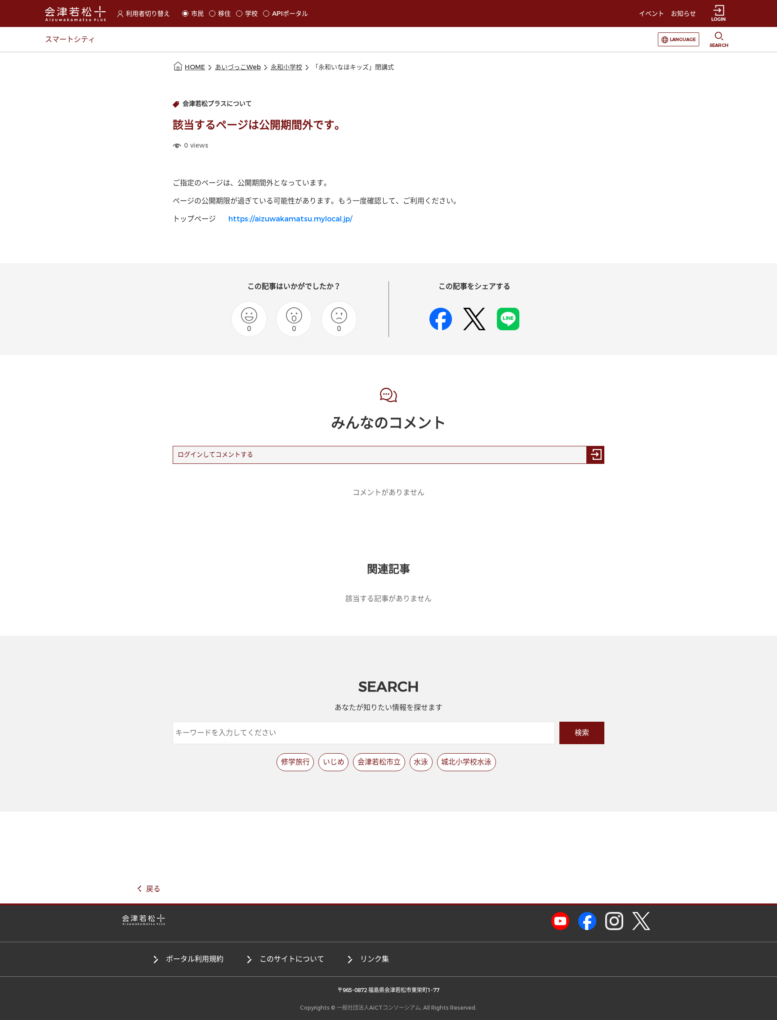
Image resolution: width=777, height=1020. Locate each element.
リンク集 (374, 959)
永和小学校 (286, 67)
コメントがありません (388, 492)
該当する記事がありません (388, 598)
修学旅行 (295, 762)
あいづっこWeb (238, 67)
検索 (582, 732)
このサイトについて (291, 959)
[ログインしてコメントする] (595, 455)
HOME (195, 67)
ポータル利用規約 (194, 959)
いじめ (333, 762)
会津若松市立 (379, 762)
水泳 (421, 762)
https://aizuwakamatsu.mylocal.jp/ (290, 219)
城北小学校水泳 (466, 762)
